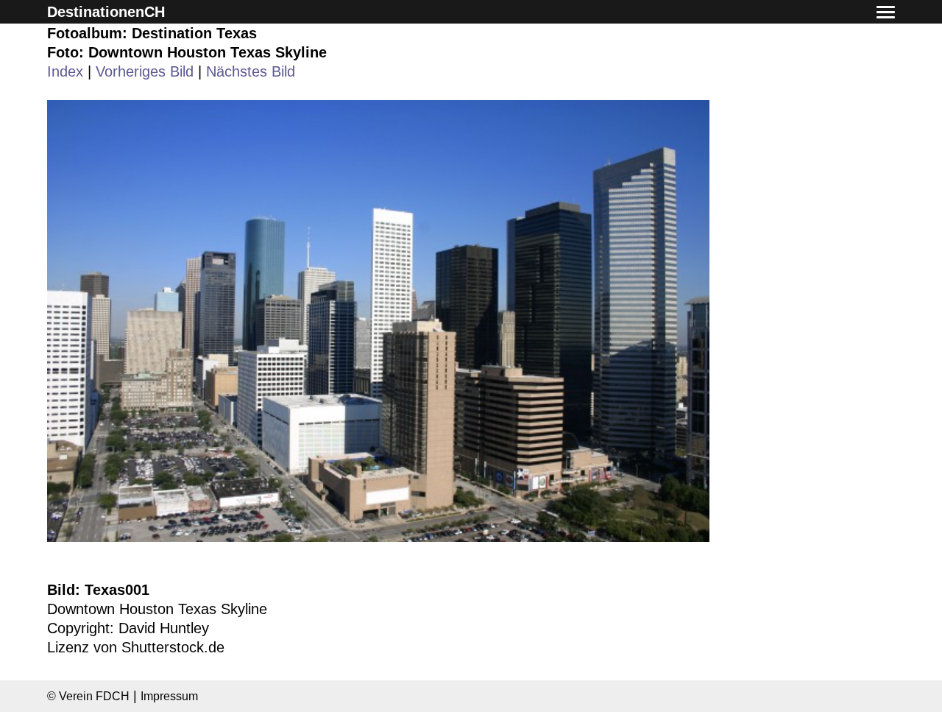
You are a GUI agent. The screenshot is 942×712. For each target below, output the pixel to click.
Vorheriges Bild (145, 71)
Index (65, 71)
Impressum (169, 695)
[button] (886, 13)
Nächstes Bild (250, 71)
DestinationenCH (106, 12)
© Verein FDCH (88, 695)
